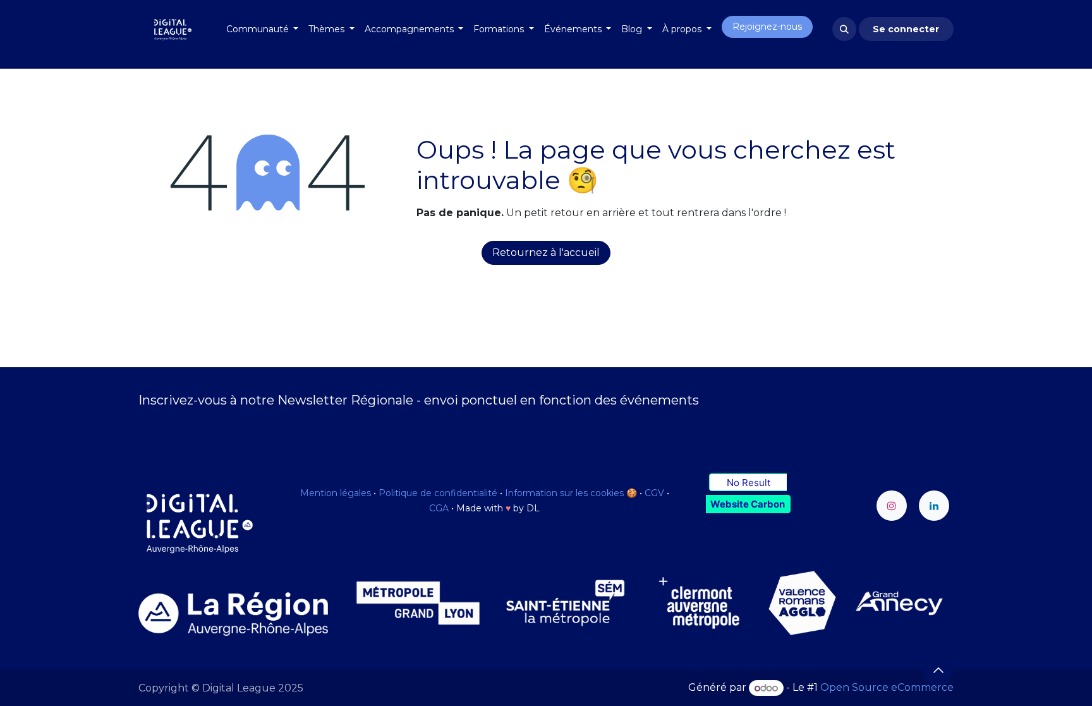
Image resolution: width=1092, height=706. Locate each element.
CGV (654, 493)
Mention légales (335, 493)
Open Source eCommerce (887, 688)
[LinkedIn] (934, 505)
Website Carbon (747, 504)
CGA (439, 508)
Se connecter (906, 29)
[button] (844, 29)
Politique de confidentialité (438, 493)
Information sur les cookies (564, 493)
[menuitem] (262, 29)
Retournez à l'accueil (546, 252)
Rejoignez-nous (767, 26)
